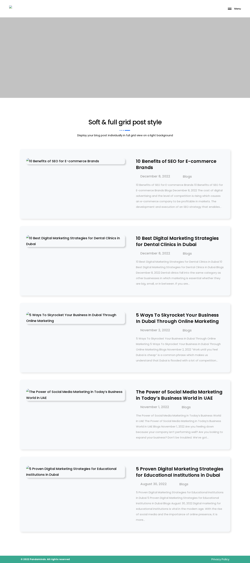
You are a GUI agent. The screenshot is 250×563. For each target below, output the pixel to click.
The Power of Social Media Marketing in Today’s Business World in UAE (179, 395)
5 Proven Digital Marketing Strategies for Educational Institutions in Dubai (179, 472)
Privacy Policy (220, 559)
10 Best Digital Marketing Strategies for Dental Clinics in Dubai (177, 241)
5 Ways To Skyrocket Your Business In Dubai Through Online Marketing (177, 318)
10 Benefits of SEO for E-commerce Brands (176, 164)
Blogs (187, 176)
